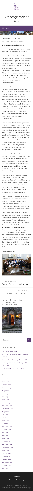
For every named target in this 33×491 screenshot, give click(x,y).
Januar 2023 (6, 442)
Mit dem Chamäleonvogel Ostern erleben (15, 360)
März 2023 (5, 439)
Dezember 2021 (7, 460)
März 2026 (5, 382)
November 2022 (7, 445)
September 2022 (7, 448)
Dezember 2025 (7, 385)
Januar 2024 (6, 424)
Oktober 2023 (6, 430)
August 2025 (6, 391)
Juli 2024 (5, 415)
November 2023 (7, 427)
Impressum (16, 476)
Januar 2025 (6, 403)
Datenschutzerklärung (16, 480)
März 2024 (5, 421)
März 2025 (5, 400)
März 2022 (5, 451)
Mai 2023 (5, 433)
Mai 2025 (5, 397)
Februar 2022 (6, 454)
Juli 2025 (5, 394)
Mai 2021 (5, 469)
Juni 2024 (5, 418)
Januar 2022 (6, 457)
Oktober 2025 (6, 388)
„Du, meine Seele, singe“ (10, 351)
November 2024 (7, 406)
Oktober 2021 (6, 466)
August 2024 (6, 412)
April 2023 (5, 436)
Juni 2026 (5, 379)
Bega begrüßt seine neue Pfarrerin (13, 368)
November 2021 (7, 463)
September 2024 (7, 409)
